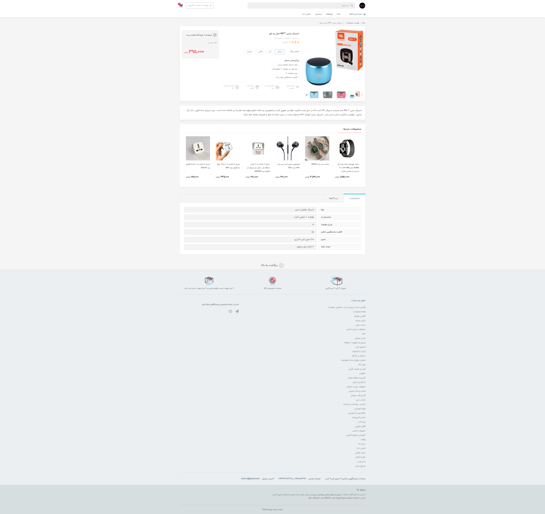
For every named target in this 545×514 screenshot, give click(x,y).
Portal (264, 509)
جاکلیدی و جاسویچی (356, 413)
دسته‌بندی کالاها (356, 14)
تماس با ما (307, 14)
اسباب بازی (360, 400)
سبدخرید (318, 14)
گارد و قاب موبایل (358, 395)
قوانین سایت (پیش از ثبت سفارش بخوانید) (346, 307)
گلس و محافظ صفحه (356, 378)
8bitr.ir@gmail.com (250, 478)
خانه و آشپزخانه (358, 417)
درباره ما (362, 444)
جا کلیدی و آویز (359, 382)
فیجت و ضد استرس (357, 391)
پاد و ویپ (361, 461)
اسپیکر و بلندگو (358, 355)
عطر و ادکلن (360, 457)
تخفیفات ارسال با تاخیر (355, 329)
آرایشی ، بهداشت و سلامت (354, 404)
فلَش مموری (360, 426)
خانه (338, 14)
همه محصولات (359, 311)
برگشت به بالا (269, 265)
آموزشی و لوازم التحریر (355, 435)
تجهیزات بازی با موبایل (356, 386)
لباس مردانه (360, 320)
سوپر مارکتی (360, 452)
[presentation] (362, 94)
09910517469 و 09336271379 (292, 478)
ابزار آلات (361, 422)
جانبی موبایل (360, 338)
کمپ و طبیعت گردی (357, 369)
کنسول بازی (360, 347)
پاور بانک (361, 364)
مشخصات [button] (354, 198)
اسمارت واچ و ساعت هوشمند (353, 360)
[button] (183, 5)
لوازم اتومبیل (360, 408)
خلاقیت (362, 373)
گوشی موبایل (359, 316)
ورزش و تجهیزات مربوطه (354, 342)
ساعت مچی (360, 325)
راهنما (363, 439)
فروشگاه (329, 14)
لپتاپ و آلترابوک (358, 351)
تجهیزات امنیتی (358, 430)
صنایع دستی (360, 466)
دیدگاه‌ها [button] (333, 198)
